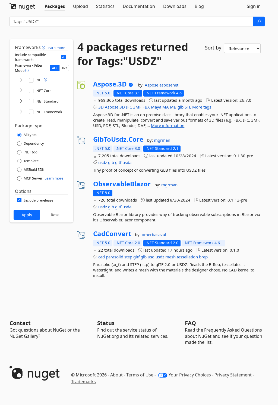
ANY (64, 68)
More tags (201, 107)
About (116, 375)
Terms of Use (139, 375)
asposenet (168, 85)
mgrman (162, 140)
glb (181, 107)
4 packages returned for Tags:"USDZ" (132, 54)
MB (173, 107)
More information (167, 125)
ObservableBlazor (122, 184)
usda (126, 162)
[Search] (259, 21)
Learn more (55, 47)
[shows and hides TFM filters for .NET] (21, 80)
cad (101, 256)
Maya (156, 107)
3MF (137, 107)
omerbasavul (154, 234)
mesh (170, 256)
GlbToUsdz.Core (118, 139)
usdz (102, 162)
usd (151, 256)
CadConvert (112, 234)
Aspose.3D (110, 84)
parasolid (114, 256)
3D (101, 107)
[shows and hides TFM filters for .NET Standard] (21, 101)
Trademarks (83, 382)
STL (188, 107)
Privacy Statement (233, 375)
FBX (146, 107)
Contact (20, 323)
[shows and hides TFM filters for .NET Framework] (21, 112)
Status (106, 323)
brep (203, 256)
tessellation (187, 256)
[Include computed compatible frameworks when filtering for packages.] (63, 57)
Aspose (152, 85)
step (128, 256)
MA (165, 107)
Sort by (213, 47)
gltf (118, 162)
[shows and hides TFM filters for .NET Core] (21, 90)
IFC (129, 107)
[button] (44, 47)
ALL (54, 68)
